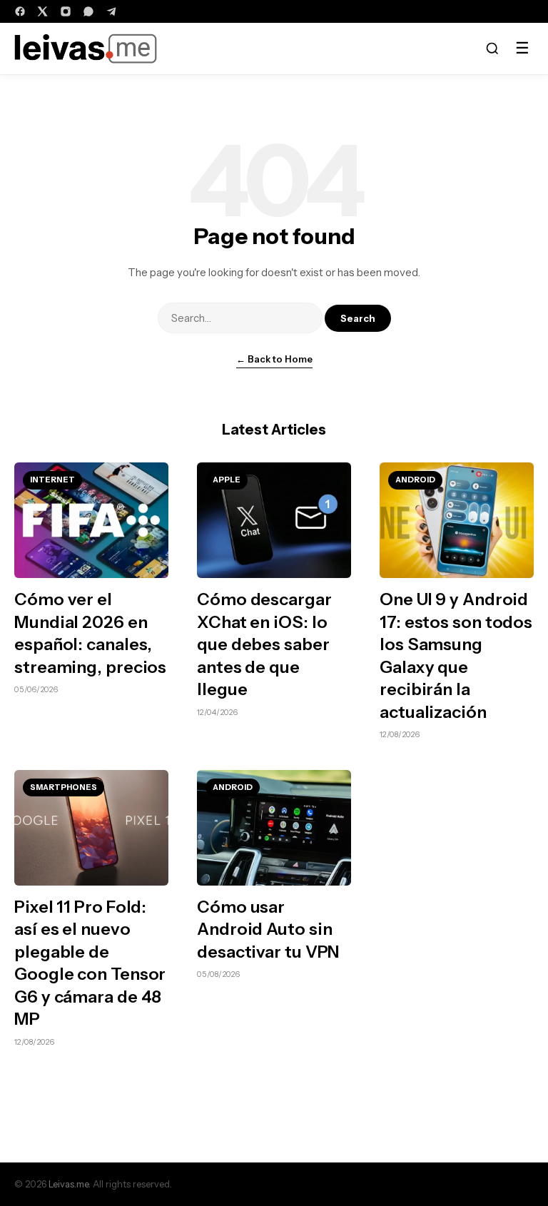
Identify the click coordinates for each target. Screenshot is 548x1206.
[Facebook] (20, 11)
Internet (52, 480)
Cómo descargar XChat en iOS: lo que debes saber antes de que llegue (264, 644)
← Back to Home (274, 359)
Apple (226, 480)
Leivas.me (68, 1184)
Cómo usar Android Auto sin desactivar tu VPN (268, 929)
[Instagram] (65, 11)
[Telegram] (111, 11)
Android (415, 480)
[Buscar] (492, 48)
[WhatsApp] (88, 11)
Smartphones (63, 787)
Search (357, 318)
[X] (43, 11)
